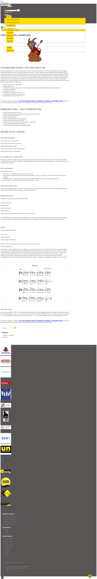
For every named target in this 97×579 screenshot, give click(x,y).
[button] (90, 576)
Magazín (3, 27)
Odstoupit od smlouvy (48, 575)
